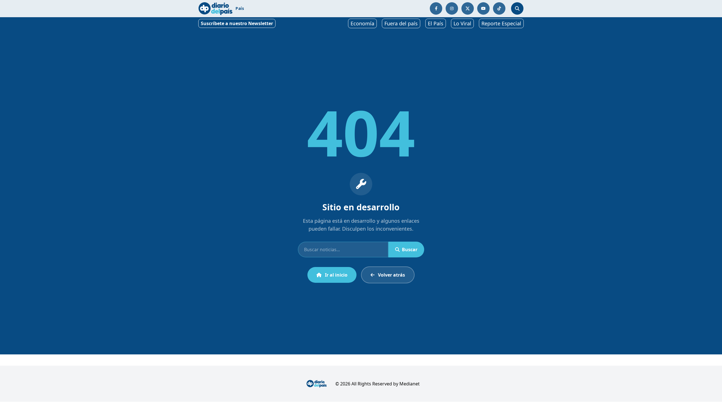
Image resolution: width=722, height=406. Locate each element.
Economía (362, 23)
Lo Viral (462, 23)
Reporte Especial (501, 23)
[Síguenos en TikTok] (499, 8)
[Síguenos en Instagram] (452, 8)
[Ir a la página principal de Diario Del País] (316, 383)
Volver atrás (391, 275)
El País (435, 23)
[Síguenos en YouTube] (483, 8)
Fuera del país (401, 23)
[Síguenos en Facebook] (436, 8)
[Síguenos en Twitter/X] (467, 8)
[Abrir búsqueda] (517, 8)
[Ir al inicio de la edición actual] (215, 8)
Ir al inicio (336, 275)
